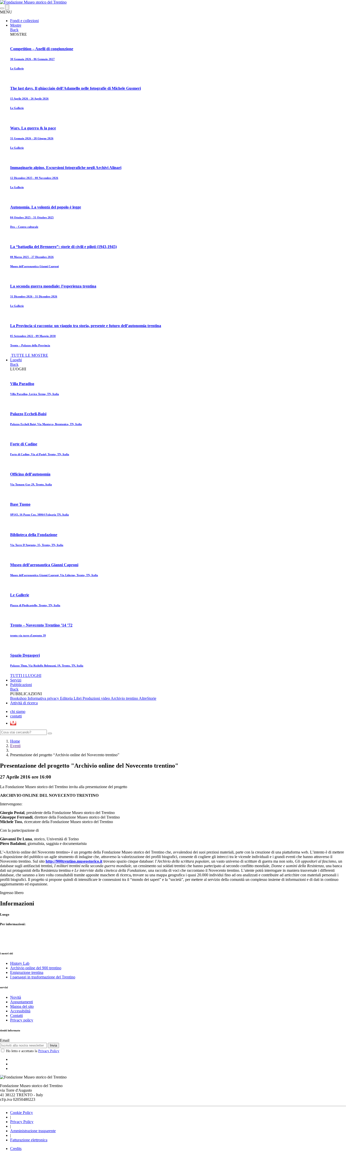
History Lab (19, 963)
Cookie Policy (21, 1112)
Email (4, 1040)
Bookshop (19, 698)
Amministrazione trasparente (33, 1131)
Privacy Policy (48, 1051)
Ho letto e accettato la (32, 1051)
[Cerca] (50, 733)
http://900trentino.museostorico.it (74, 861)
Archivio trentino (125, 698)
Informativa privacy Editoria (51, 698)
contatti (16, 716)
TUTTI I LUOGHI (25, 675)
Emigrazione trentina (26, 972)
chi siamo (17, 711)
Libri (78, 698)
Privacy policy (21, 1020)
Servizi (15, 680)
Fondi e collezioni (24, 20)
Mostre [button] (15, 25)
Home (15, 741)
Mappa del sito (22, 1006)
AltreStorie (147, 698)
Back (14, 30)
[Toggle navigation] (2, 8)
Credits (16, 1148)
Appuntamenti (21, 1002)
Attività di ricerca (24, 703)
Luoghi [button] (16, 360)
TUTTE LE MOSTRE (29, 355)
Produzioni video (97, 698)
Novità (15, 997)
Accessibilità (20, 1011)
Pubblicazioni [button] (21, 685)
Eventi (15, 746)
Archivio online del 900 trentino (35, 968)
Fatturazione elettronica (28, 1140)
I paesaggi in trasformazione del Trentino (42, 977)
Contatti (16, 1015)
